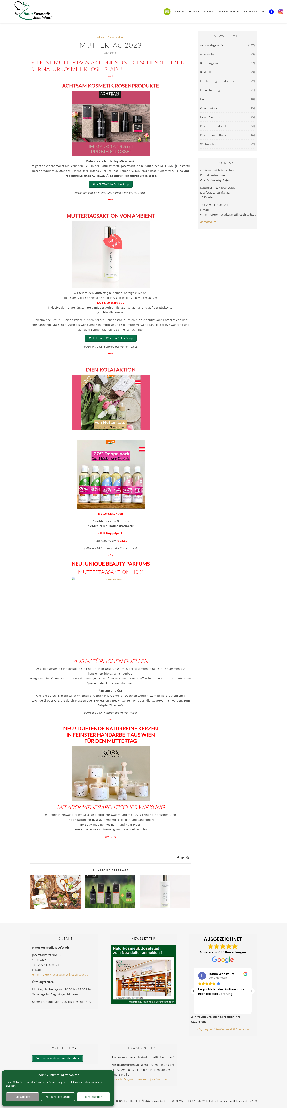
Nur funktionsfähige (58, 1096)
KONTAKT (252, 11)
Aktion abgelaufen (110, 36)
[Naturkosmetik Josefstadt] (33, 11)
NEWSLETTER (183, 1101)
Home (194, 11)
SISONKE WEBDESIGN (204, 1101)
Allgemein (207, 54)
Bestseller (207, 72)
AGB (115, 1101)
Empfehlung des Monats (217, 81)
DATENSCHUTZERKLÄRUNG (134, 1101)
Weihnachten (209, 144)
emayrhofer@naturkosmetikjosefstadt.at (60, 974)
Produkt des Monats (214, 126)
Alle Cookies (23, 1096)
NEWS (209, 11)
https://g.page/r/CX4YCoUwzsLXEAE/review (220, 1029)
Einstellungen (93, 1096)
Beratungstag (209, 63)
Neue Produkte (210, 117)
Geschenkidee (209, 108)
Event (204, 99)
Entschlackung (210, 90)
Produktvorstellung (213, 135)
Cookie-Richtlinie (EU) (163, 1101)
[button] (252, 991)
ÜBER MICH (229, 11)
